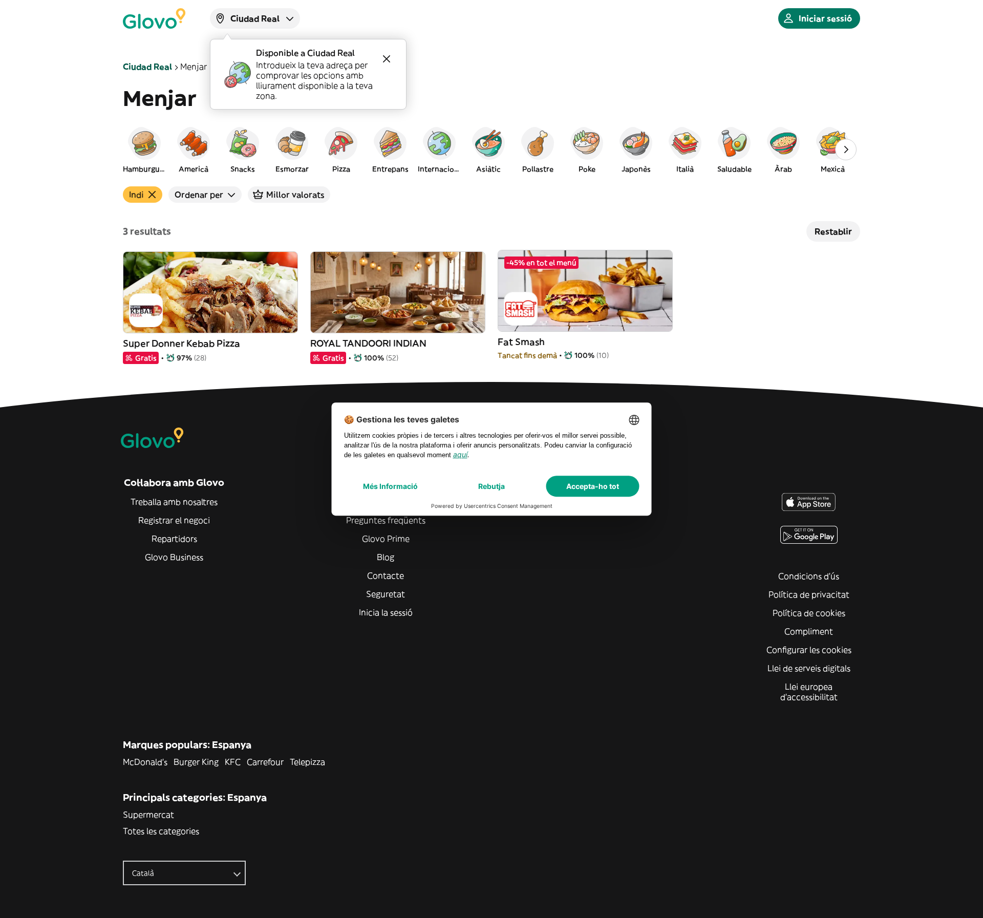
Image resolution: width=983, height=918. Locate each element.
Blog (385, 557)
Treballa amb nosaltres (174, 502)
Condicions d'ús (808, 576)
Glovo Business (174, 557)
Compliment (808, 631)
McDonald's (145, 762)
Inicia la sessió (386, 612)
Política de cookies (809, 613)
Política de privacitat (808, 594)
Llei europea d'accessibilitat (809, 691)
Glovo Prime (386, 538)
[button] (144, 149)
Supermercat (148, 814)
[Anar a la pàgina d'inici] (154, 18)
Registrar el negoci (174, 520)
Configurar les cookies (808, 650)
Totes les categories (161, 831)
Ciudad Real (147, 66)
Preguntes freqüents (385, 520)
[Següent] (846, 149)
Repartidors (174, 538)
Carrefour (265, 762)
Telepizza (307, 762)
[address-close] (386, 59)
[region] (491, 149)
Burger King (196, 762)
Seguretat (385, 594)
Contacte (385, 575)
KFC (233, 762)
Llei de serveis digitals (808, 668)
